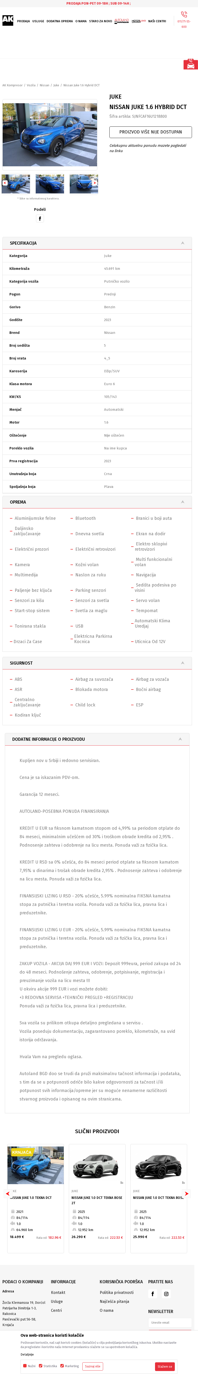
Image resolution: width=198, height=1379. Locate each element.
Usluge (57, 1301)
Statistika (50, 1366)
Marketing (72, 1366)
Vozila (31, 85)
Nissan (44, 85)
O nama (106, 1310)
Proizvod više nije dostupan (150, 132)
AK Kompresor (12, 85)
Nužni (31, 1366)
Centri (56, 1310)
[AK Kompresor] (8, 20)
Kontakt (58, 1292)
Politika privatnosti (117, 1292)
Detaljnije (27, 1354)
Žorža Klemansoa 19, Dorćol (23, 1303)
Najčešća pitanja (114, 1301)
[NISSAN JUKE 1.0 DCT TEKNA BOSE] (159, 1165)
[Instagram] (166, 1293)
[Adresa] (24, 1297)
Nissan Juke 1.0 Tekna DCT (31, 1198)
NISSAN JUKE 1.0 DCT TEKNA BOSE (158, 1198)
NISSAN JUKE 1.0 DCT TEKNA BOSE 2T (96, 1200)
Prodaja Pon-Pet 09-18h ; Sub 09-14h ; (98, 3)
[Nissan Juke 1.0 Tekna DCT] (35, 1165)
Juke (56, 85)
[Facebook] (40, 217)
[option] (99, 3)
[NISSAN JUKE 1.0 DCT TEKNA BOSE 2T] (97, 1165)
